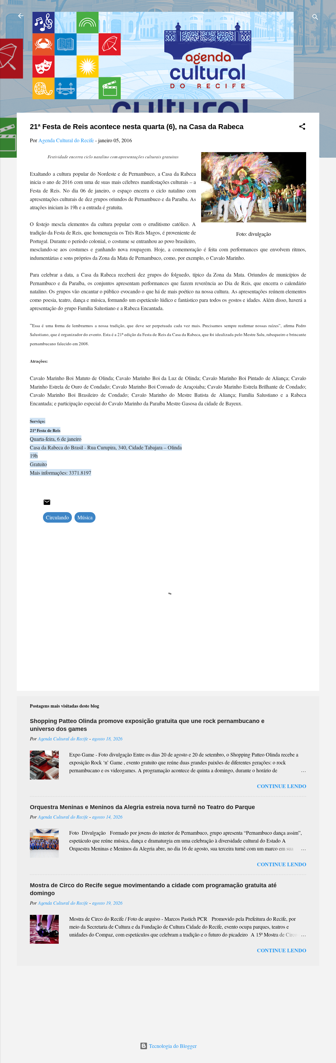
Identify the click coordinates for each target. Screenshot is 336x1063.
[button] (302, 127)
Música (85, 517)
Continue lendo (281, 786)
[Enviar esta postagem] (47, 504)
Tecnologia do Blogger (172, 1045)
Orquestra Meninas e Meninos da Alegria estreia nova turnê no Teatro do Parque (142, 807)
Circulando (57, 517)
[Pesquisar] (315, 18)
